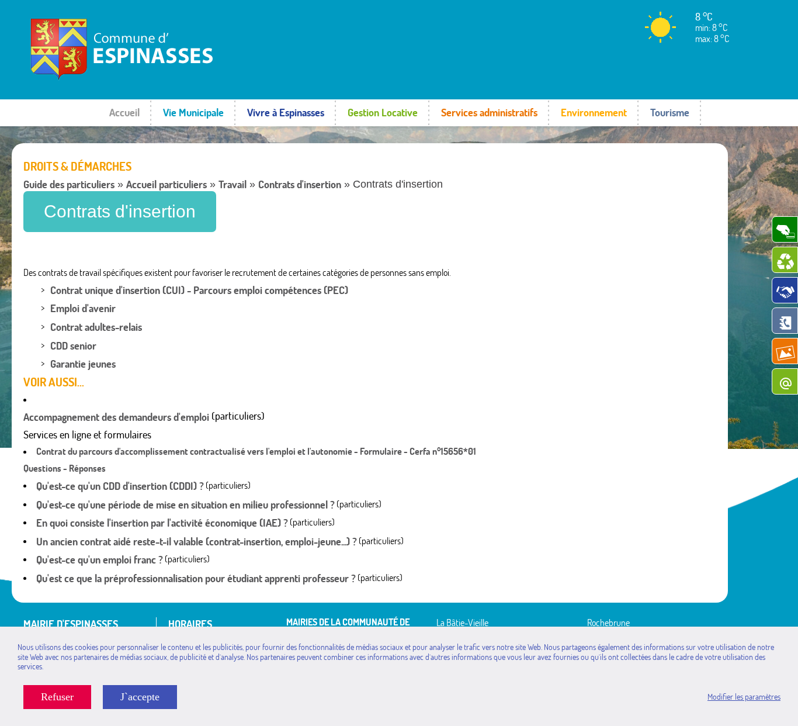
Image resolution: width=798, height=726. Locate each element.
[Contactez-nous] (785, 381)
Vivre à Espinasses (285, 112)
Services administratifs (489, 112)
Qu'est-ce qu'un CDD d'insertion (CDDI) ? (120, 486)
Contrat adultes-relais (96, 327)
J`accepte (139, 697)
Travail (232, 184)
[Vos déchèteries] (785, 260)
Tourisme (669, 112)
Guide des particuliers (69, 184)
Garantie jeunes (83, 364)
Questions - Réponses (64, 468)
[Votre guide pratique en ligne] (785, 320)
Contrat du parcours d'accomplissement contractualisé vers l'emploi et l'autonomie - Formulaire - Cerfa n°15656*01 (256, 451)
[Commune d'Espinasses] (160, 79)
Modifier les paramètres (743, 697)
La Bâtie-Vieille (462, 622)
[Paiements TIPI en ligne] (785, 229)
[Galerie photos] (785, 351)
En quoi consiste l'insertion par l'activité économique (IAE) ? (162, 523)
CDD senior (73, 345)
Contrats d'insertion (299, 184)
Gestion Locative (383, 112)
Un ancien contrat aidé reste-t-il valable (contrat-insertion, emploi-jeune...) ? (196, 541)
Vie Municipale (193, 112)
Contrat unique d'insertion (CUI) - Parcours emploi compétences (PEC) (199, 290)
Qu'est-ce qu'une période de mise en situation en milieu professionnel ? (185, 504)
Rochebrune (608, 622)
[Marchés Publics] (785, 290)
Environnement (594, 112)
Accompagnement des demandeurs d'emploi (116, 417)
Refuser (57, 697)
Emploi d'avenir (83, 308)
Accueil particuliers (166, 184)
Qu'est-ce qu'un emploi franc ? (99, 559)
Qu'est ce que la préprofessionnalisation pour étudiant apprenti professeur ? (196, 578)
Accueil (124, 112)
